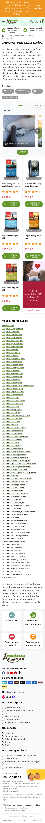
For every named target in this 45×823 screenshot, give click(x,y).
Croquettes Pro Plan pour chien (13, 530)
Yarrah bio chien (8, 326)
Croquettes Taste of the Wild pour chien (16, 575)
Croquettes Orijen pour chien (12, 329)
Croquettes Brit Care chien (12, 572)
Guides (7, 745)
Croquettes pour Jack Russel (12, 434)
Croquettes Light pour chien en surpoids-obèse (19, 464)
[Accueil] (3, 36)
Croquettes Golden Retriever (12, 431)
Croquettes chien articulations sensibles (16, 452)
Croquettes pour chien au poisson (14, 527)
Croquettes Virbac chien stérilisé (14, 524)
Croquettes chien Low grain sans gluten (16, 467)
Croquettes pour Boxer (10, 407)
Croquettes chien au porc (11, 380)
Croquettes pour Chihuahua (12, 419)
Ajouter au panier (12, 204)
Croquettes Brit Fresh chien (12, 548)
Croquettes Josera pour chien (12, 539)
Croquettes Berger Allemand (12, 347)
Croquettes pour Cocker (11, 422)
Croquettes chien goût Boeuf (12, 365)
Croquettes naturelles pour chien (14, 455)
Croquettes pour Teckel (10, 443)
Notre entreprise (12, 702)
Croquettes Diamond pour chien (13, 557)
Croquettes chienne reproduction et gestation (19, 473)
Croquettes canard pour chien (13, 368)
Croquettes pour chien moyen (13, 503)
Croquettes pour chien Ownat (13, 488)
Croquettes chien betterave (12, 362)
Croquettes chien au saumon (12, 395)
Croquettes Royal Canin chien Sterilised (16, 506)
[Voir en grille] (35, 91)
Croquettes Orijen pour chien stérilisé (15, 515)
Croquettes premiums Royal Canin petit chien (18, 512)
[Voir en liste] (39, 91)
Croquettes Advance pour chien (13, 485)
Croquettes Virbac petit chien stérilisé (16, 533)
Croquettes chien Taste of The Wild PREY (17, 566)
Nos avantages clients (15, 750)
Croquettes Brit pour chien (12, 551)
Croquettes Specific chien (11, 509)
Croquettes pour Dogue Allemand (14, 428)
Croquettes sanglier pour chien (13, 392)
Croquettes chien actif (10, 356)
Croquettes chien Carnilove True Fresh (16, 563)
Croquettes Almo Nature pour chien (15, 536)
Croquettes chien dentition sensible (15, 458)
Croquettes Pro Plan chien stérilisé (14, 521)
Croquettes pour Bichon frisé (12, 404)
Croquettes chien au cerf (11, 371)
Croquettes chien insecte (11, 518)
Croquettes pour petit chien (12, 500)
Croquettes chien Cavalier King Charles (16, 416)
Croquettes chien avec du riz (12, 389)
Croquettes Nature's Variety (12, 491)
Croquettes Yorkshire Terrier (12, 449)
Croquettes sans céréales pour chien (15, 482)
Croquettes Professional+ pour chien (15, 569)
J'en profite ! (37, 8)
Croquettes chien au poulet (12, 383)
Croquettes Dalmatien (10, 425)
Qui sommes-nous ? (13, 707)
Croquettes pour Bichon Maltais (13, 401)
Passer (36, 105)
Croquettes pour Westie (11, 446)
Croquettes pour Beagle (10, 398)
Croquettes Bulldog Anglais (12, 410)
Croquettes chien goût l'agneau (13, 359)
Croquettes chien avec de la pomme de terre (18, 386)
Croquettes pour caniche (11, 413)
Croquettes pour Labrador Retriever (15, 437)
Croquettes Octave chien (11, 545)
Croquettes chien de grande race (14, 497)
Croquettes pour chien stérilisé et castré (17, 479)
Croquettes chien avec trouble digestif (16, 461)
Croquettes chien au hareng (12, 377)
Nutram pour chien (9, 578)
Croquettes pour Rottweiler (12, 440)
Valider (22, 152)
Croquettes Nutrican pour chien (13, 554)
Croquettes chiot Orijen (10, 476)
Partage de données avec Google (16, 808)
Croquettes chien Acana (11, 332)
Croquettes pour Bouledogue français (15, 494)
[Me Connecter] (36, 21)
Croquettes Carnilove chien (12, 335)
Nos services (9, 728)
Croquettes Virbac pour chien (12, 341)
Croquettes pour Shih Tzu (11, 353)
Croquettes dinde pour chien (12, 374)
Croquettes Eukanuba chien (12, 338)
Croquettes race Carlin (10, 350)
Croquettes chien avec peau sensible (15, 470)
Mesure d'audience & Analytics (15, 810)
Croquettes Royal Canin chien (12, 344)
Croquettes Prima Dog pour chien (14, 560)
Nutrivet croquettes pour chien (13, 542)
